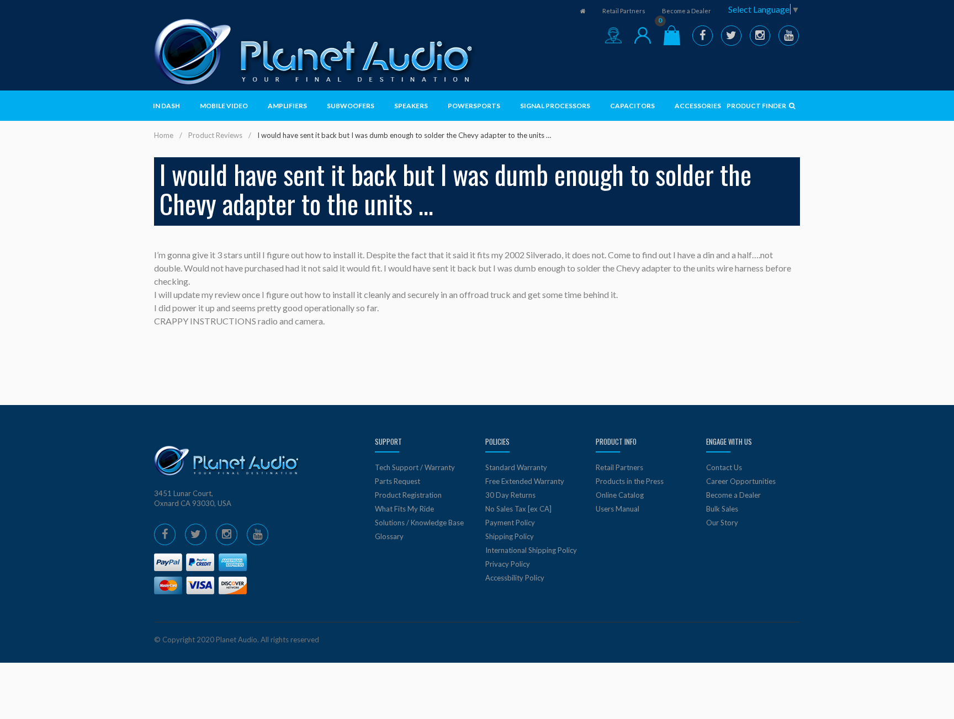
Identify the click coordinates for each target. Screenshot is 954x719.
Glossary (389, 536)
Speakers (411, 106)
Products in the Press (630, 481)
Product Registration (408, 495)
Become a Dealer (686, 10)
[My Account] (642, 35)
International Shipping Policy (531, 550)
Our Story (722, 522)
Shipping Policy (509, 536)
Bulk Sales (722, 508)
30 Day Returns (510, 495)
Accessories (698, 106)
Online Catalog (620, 495)
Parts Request (397, 481)
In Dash (166, 106)
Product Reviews (215, 135)
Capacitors (632, 106)
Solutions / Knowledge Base (419, 522)
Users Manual (617, 508)
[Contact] (613, 35)
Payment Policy (510, 522)
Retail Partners (623, 10)
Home (163, 135)
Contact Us (724, 467)
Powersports (474, 106)
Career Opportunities (741, 481)
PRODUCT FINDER (757, 106)
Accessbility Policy (514, 577)
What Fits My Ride (404, 508)
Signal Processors (555, 106)
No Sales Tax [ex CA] (518, 508)
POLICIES (497, 441)
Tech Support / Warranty (415, 467)
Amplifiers (287, 106)
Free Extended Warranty (524, 481)
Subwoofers (350, 106)
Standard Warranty (516, 467)
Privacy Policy (507, 564)
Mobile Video (224, 106)
